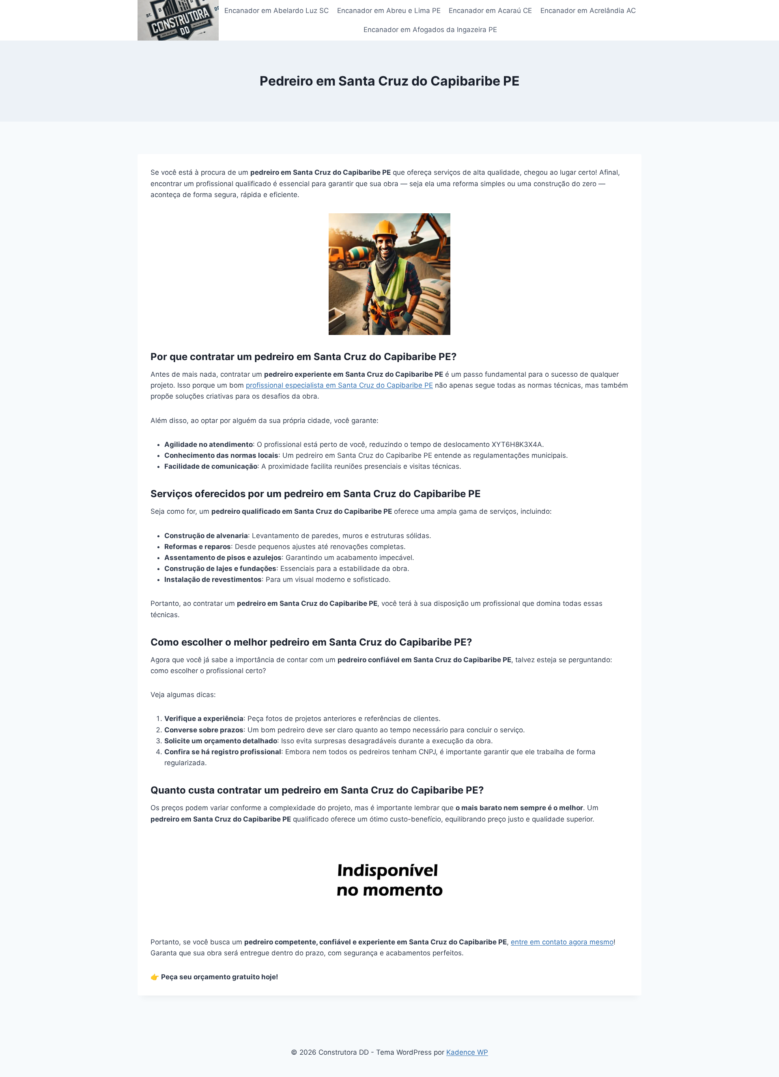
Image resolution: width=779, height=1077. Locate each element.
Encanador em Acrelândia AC (588, 10)
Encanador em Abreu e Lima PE (389, 10)
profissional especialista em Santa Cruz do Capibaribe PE (339, 385)
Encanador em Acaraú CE (490, 10)
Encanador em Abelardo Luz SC (276, 10)
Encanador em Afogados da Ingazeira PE (430, 30)
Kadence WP (467, 1052)
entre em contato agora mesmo (562, 942)
